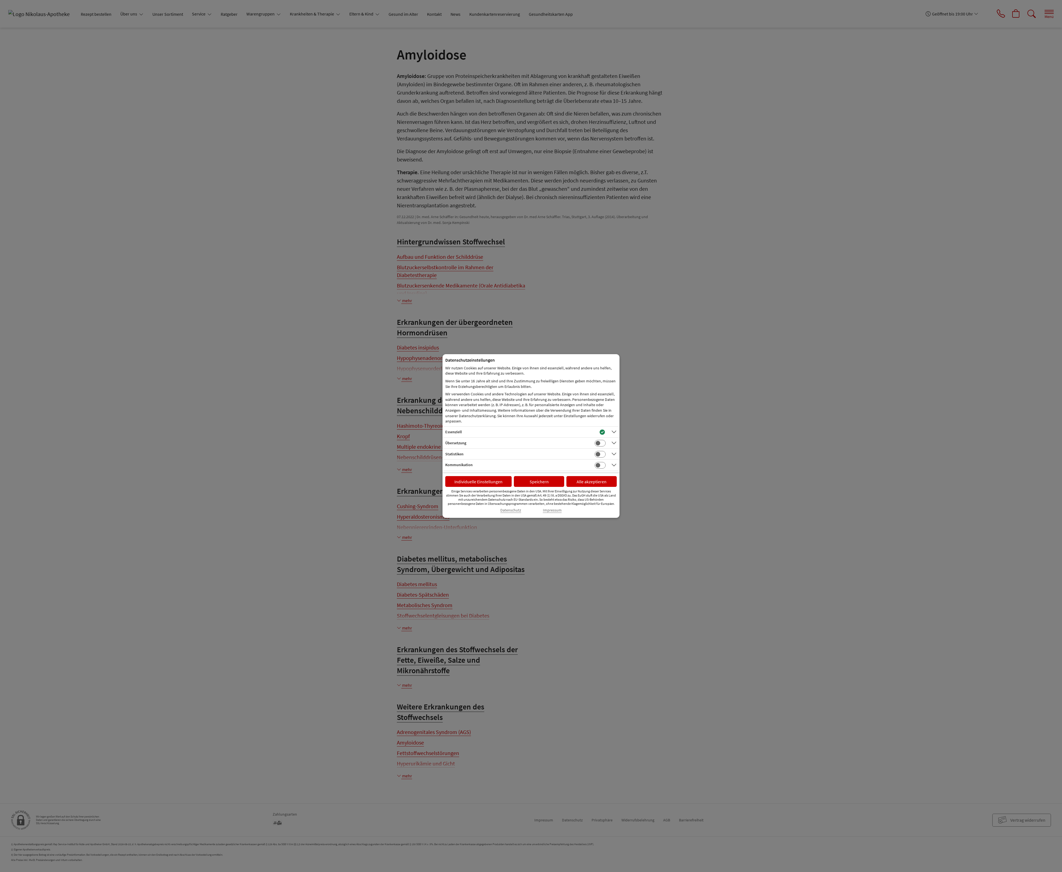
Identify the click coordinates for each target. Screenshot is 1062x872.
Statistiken (454, 453)
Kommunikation (459, 464)
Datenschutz (510, 510)
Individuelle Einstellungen (478, 481)
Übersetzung (455, 442)
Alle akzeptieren (592, 481)
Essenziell (453, 431)
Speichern (539, 481)
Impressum (552, 510)
